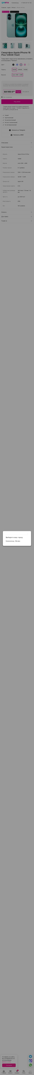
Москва (17, 541)
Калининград (10, 541)
